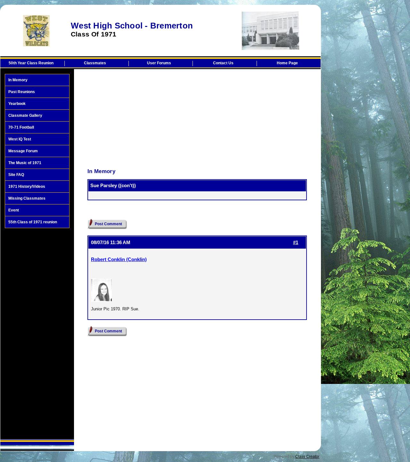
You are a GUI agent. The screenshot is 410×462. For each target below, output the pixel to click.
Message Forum (23, 151)
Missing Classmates (26, 198)
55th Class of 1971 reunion (32, 222)
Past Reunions (21, 92)
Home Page (287, 63)
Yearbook (17, 103)
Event (13, 210)
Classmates (95, 63)
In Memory (18, 80)
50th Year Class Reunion (31, 63)
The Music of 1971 (24, 163)
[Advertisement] (37, 334)
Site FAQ (16, 174)
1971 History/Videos (26, 186)
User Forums (159, 63)
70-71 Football (21, 127)
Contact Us (223, 63)
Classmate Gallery (25, 115)
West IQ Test (19, 139)
